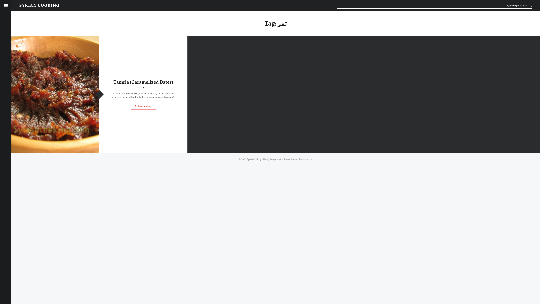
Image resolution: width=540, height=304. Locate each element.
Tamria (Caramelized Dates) (143, 82)
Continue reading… (145, 105)
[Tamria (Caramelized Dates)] (55, 37)
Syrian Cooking (254, 159)
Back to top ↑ (305, 159)
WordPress (284, 159)
